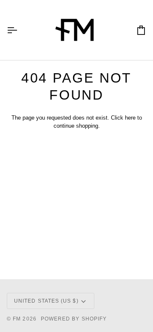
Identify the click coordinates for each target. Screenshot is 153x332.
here (130, 117)
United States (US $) (46, 301)
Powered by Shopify (74, 319)
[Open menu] (19, 30)
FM (17, 319)
